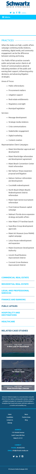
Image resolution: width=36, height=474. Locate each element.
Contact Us (10, 420)
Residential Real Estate (15, 284)
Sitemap (9, 423)
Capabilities (9, 417)
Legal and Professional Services (15, 291)
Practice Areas (26, 417)
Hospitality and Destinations (11, 313)
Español (24, 13)
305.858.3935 (21, 448)
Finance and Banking (14, 299)
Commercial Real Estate (15, 277)
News (26, 414)
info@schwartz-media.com (20, 450)
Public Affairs (10, 306)
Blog (26, 420)
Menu (7, 17)
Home (9, 414)
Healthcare (8, 321)
